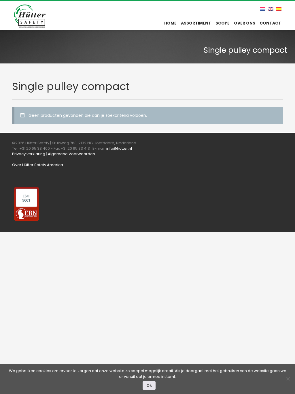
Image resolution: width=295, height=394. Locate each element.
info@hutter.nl (119, 148)
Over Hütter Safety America (37, 165)
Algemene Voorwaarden (71, 154)
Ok (149, 385)
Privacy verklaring (28, 154)
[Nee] (288, 379)
